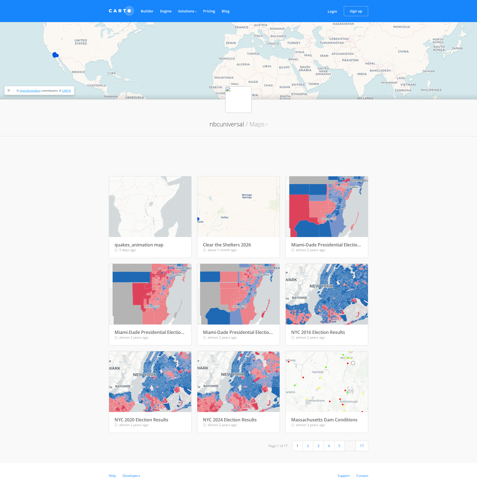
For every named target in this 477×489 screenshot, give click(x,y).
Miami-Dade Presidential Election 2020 (238, 332)
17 (362, 445)
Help (112, 475)
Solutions (186, 11)
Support (344, 475)
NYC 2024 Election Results (230, 420)
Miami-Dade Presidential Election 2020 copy (150, 332)
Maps (257, 124)
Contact (362, 475)
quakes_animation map (139, 245)
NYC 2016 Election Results (318, 332)
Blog (225, 11)
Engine (165, 11)
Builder (147, 11)
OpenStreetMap (30, 90)
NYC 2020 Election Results (141, 420)
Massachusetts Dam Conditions (324, 420)
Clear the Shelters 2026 (227, 245)
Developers (131, 475)
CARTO (66, 90)
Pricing (209, 11)
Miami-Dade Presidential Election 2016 (326, 245)
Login (332, 11)
